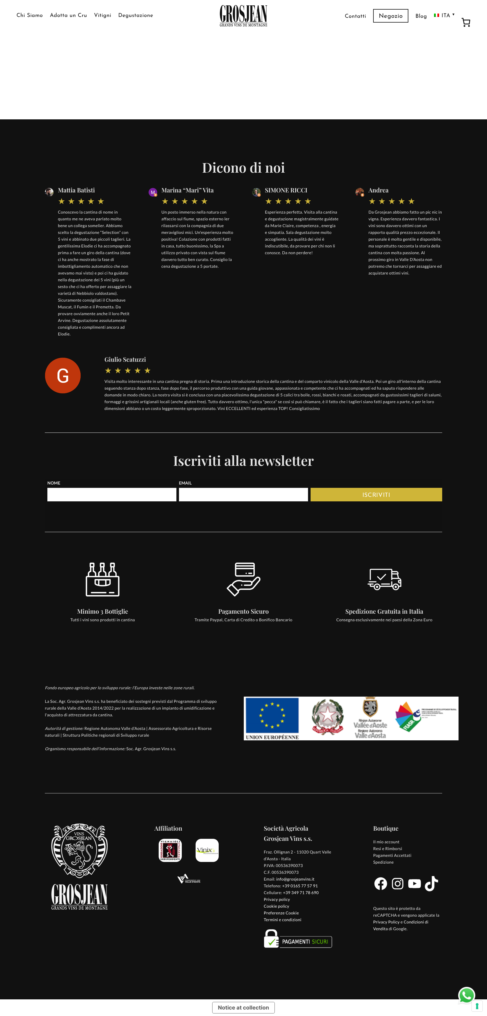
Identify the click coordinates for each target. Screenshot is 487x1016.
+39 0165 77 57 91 (300, 886)
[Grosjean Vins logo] (243, 16)
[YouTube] (414, 890)
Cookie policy (276, 906)
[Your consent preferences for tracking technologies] (477, 1006)
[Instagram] (397, 890)
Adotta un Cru (68, 15)
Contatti (355, 16)
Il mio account (386, 842)
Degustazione (135, 15)
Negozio (391, 16)
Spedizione (383, 862)
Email (185, 483)
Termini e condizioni (283, 920)
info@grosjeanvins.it (295, 879)
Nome (53, 483)
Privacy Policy (386, 922)
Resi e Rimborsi (387, 848)
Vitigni (102, 15)
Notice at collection (243, 1007)
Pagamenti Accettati (392, 855)
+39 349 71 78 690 (301, 892)
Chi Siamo (29, 15)
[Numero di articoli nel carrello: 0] (465, 23)
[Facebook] (380, 890)
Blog (421, 16)
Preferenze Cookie (281, 913)
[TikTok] (431, 890)
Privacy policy (277, 899)
